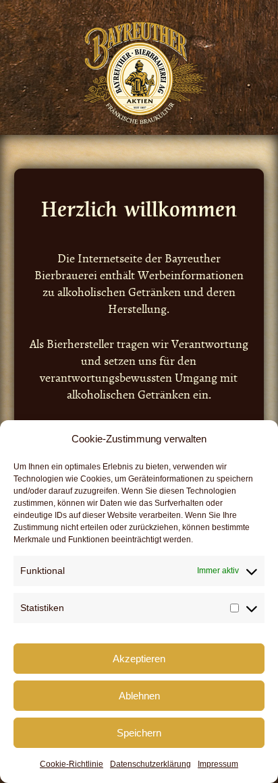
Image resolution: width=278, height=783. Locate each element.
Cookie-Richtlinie (71, 764)
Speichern (139, 732)
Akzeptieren (139, 658)
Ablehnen (139, 695)
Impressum (218, 764)
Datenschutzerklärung (150, 764)
